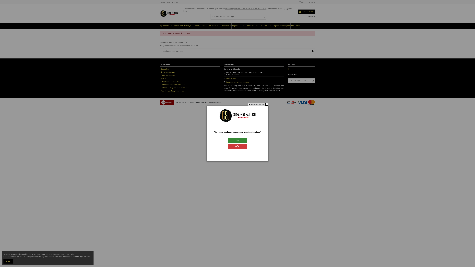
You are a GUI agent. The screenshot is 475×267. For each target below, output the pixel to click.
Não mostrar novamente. (258, 104)
